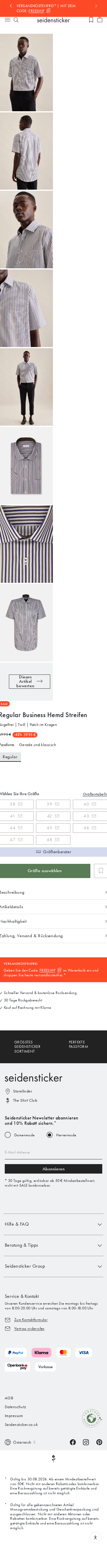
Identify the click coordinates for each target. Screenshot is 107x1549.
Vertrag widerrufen (29, 1328)
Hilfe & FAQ (17, 1224)
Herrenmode (66, 1135)
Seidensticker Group (25, 1266)
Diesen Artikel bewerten (25, 682)
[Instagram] (86, 1441)
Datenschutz (15, 1406)
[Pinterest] (99, 1441)
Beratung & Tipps (21, 1245)
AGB (9, 1397)
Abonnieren (54, 1169)
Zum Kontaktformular (31, 1319)
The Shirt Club (25, 1100)
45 (49, 827)
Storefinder (22, 1091)
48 (49, 839)
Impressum (14, 1415)
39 (49, 804)
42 (49, 816)
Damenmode (24, 1135)
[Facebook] (73, 1441)
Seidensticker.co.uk (21, 1424)
